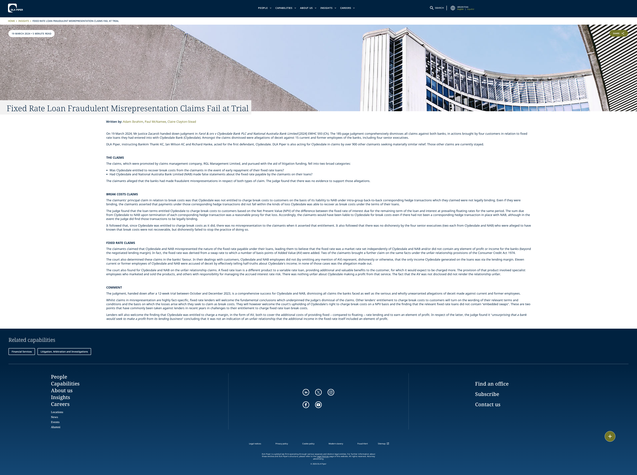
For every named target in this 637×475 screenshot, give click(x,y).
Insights (326, 7)
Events (55, 422)
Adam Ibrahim (133, 122)
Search (439, 7)
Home (11, 20)
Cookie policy (308, 443)
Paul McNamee (155, 122)
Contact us (487, 404)
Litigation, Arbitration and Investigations (64, 351)
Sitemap (382, 443)
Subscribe (487, 394)
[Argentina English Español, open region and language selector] (453, 8)
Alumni (55, 427)
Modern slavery (336, 443)
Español (470, 9)
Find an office (492, 383)
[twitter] (318, 392)
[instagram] (331, 392)
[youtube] (318, 404)
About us (306, 7)
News (54, 417)
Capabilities (283, 7)
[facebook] (306, 404)
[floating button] (610, 436)
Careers (345, 7)
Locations (57, 412)
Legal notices (255, 443)
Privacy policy (281, 443)
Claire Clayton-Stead (182, 122)
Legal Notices (323, 456)
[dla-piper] (16, 7)
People (263, 7)
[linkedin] (306, 392)
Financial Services (22, 351)
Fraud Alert (362, 443)
